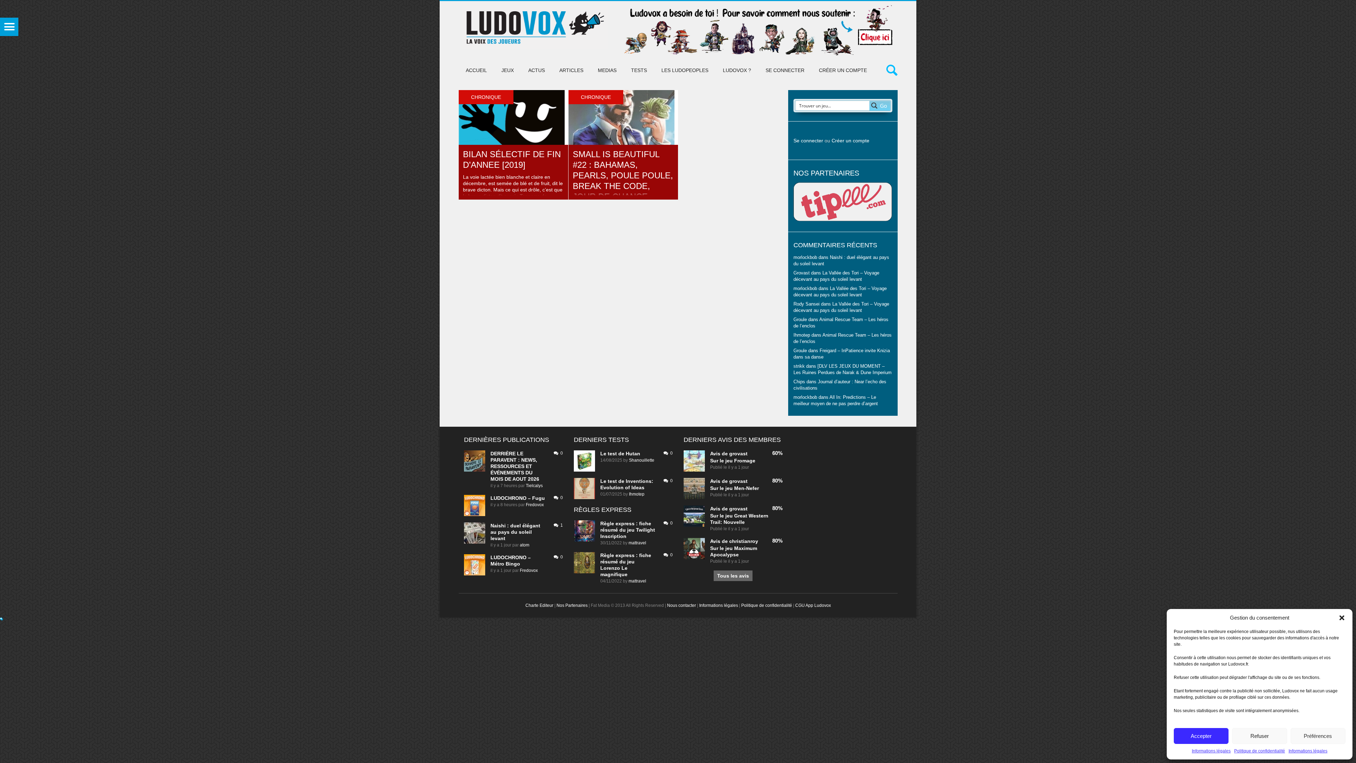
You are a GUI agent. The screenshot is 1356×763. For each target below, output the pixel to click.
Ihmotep (801, 335)
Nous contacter (681, 605)
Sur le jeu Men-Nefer (734, 488)
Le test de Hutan (620, 453)
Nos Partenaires (572, 605)
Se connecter (785, 70)
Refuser (1259, 736)
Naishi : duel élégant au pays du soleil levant (515, 532)
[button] (1341, 617)
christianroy (743, 541)
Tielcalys (534, 485)
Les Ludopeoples (684, 70)
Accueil (476, 70)
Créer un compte (843, 70)
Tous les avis (733, 576)
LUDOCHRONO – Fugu (517, 498)
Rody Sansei (806, 304)
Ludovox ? (737, 70)
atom (524, 545)
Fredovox (535, 504)
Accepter (1201, 736)
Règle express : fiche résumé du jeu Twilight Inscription (627, 530)
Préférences (1318, 736)
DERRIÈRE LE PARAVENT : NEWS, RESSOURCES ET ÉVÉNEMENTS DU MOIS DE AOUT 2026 (514, 466)
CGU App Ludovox (813, 605)
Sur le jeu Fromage (732, 460)
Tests (639, 70)
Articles (571, 70)
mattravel (637, 542)
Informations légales (1211, 751)
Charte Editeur (539, 605)
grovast (738, 453)
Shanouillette (641, 460)
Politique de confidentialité (1259, 751)
